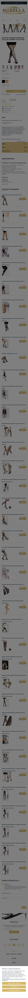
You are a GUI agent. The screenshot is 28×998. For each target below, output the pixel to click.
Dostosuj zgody (14, 986)
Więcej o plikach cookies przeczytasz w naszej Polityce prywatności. (14, 979)
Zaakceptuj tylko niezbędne (14, 983)
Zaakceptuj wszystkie (14, 990)
